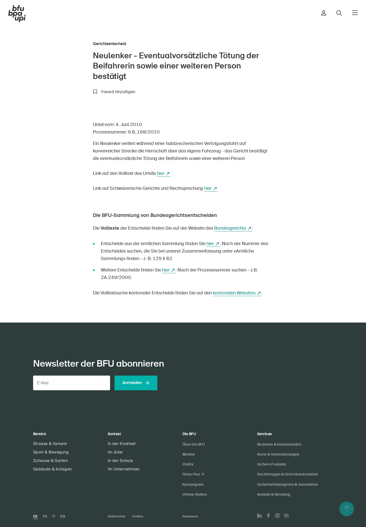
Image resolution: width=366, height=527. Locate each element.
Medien (189, 454)
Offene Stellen (195, 494)
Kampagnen (193, 484)
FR (45, 516)
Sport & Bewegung (51, 452)
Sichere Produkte (271, 464)
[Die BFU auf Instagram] (277, 516)
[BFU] (17, 14)
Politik (188, 464)
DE (35, 516)
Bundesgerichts (230, 228)
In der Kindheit (122, 443)
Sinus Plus (191, 474)
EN (62, 516)
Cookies (137, 516)
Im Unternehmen (123, 469)
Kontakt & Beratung (273, 494)
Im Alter (115, 452)
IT (53, 516)
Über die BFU (194, 444)
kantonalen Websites (234, 293)
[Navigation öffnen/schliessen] (355, 12)
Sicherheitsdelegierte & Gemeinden (287, 484)
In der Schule (120, 460)
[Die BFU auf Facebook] (268, 515)
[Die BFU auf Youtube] (286, 515)
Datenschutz (116, 516)
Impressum (190, 516)
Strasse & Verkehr (50, 443)
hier (160, 173)
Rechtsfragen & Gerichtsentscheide (287, 474)
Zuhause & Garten (50, 460)
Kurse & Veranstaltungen (278, 454)
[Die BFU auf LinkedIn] (259, 515)
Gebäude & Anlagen (52, 469)
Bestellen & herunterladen (279, 444)
